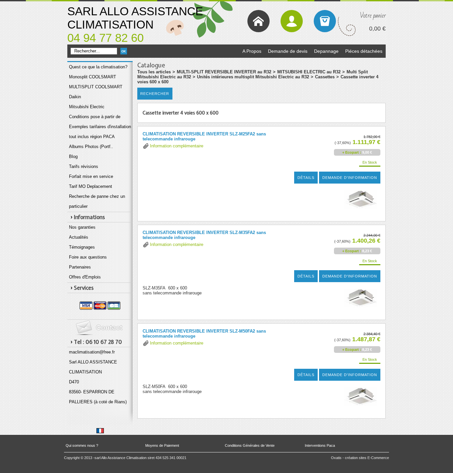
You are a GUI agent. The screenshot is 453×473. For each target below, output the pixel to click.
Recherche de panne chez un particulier (97, 201)
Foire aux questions (88, 257)
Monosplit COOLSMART (92, 76)
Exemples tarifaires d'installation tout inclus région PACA (100, 131)
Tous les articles (154, 71)
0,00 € (377, 28)
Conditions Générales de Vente (250, 445)
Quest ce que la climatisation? (98, 66)
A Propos (251, 51)
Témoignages (82, 247)
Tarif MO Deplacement (90, 186)
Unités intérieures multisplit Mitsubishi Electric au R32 (253, 76)
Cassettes (325, 76)
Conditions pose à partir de (94, 116)
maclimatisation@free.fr (92, 352)
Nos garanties (82, 227)
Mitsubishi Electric (86, 106)
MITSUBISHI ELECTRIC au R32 (309, 71)
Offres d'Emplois (85, 277)
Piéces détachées (363, 51)
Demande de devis (287, 51)
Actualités (78, 237)
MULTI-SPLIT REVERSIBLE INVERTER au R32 (224, 71)
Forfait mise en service (91, 176)
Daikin (75, 96)
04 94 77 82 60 (105, 37)
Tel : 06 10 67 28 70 (98, 342)
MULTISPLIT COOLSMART (95, 86)
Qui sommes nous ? (82, 445)
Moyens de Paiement (162, 445)
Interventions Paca (320, 445)
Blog (73, 156)
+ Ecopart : (351, 152)
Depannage (326, 51)
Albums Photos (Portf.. (91, 146)
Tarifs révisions (83, 166)
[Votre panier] (325, 21)
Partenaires (80, 267)
